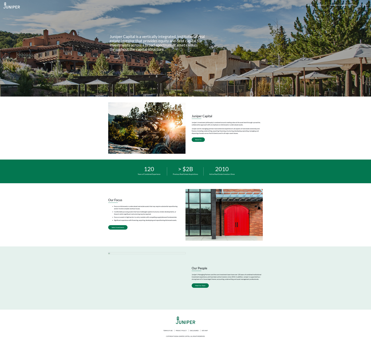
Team (355, 5)
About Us (198, 140)
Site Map (205, 330)
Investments (321, 5)
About (309, 5)
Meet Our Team (200, 285)
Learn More (117, 58)
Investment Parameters (339, 5)
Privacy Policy (181, 330)
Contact (364, 5)
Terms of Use (168, 330)
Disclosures (194, 330)
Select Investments (118, 227)
